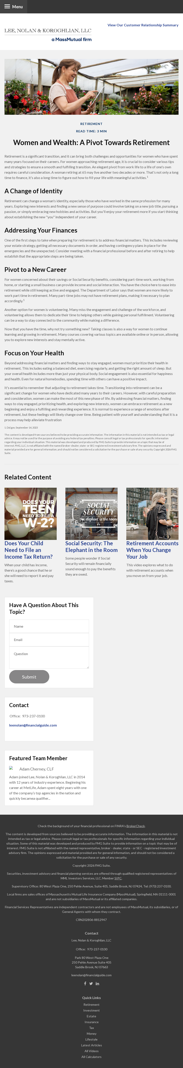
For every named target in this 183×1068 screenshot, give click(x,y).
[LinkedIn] (97, 984)
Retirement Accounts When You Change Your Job (152, 550)
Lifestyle (91, 1039)
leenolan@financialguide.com (33, 725)
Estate (91, 1016)
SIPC (118, 878)
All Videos (92, 1051)
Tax (91, 1028)
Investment (91, 1010)
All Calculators (91, 1057)
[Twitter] (91, 984)
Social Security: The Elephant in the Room (91, 546)
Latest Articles (91, 1045)
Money (91, 1033)
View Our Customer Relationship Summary (143, 25)
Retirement (91, 1004)
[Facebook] (85, 984)
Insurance (92, 1022)
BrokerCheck (136, 826)
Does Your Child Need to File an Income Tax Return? (28, 550)
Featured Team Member (38, 758)
